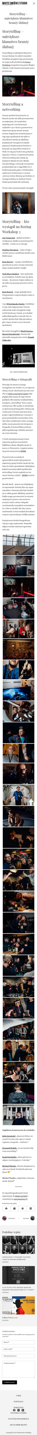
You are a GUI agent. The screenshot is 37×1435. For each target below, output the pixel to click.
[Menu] (34, 3)
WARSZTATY (18, 1407)
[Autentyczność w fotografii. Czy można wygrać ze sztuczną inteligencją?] (18, 1245)
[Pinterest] (23, 1208)
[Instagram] (18, 1410)
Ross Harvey (7, 262)
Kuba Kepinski (8, 1136)
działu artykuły (21, 1196)
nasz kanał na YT (20, 1199)
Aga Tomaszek (8, 238)
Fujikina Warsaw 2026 (10, 1318)
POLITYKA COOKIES (18, 1413)
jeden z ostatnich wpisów (18, 394)
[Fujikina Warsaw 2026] (18, 1305)
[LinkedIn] (31, 1208)
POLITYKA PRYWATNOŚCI (18, 1419)
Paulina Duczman (10, 250)
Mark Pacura (27, 331)
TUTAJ (23, 451)
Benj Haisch (7, 292)
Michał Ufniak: (9, 1166)
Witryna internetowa (10, 1356)
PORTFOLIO (18, 1401)
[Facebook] (6, 1208)
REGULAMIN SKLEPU (18, 1425)
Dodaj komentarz (9, 1363)
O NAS (18, 1395)
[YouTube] (23, 1410)
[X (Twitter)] (14, 1208)
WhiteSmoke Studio (16, 304)
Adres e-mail (8, 1349)
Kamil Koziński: (9, 1157)
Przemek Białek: (9, 1148)
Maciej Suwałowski (11, 334)
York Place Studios (10, 274)
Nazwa (6, 1342)
